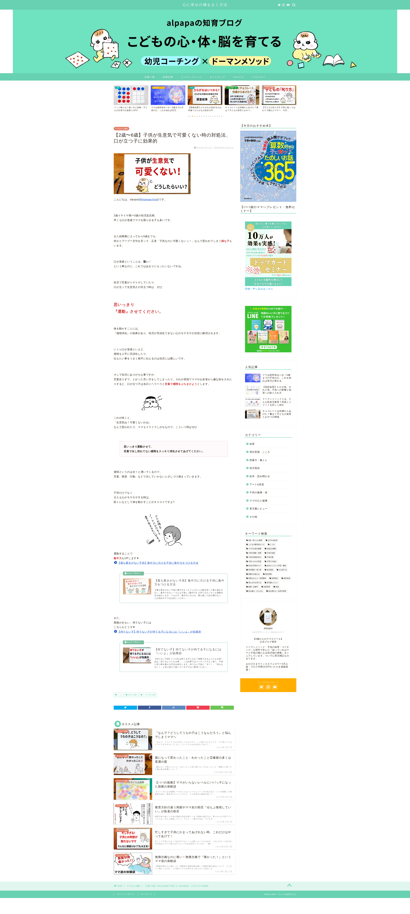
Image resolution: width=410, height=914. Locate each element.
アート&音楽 (257, 484)
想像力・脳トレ (258, 460)
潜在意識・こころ (260, 452)
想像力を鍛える (254, 574)
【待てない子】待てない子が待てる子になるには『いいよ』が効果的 (159, 631)
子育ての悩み (271, 561)
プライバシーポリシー (125, 894)
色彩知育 (267, 587)
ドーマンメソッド (191, 77)
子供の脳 (270, 557)
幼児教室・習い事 (254, 570)
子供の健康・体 (258, 492)
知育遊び (275, 578)
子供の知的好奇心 (254, 557)
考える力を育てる (254, 582)
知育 (252, 444)
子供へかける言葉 (254, 561)
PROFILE (238, 77)
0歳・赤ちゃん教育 (255, 540)
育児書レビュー (258, 508)
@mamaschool (148, 199)
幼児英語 (255, 468)
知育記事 (168, 77)
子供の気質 (271, 553)
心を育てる (283, 570)
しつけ (119, 695)
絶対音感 (287, 578)
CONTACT (258, 77)
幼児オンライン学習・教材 (276, 565)
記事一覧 (150, 77)
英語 (277, 587)
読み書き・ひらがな (255, 591)
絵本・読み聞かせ (260, 476)
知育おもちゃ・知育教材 (257, 578)
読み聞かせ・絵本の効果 (277, 591)
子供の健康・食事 (254, 553)
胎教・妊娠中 (253, 587)
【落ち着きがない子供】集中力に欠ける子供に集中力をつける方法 (158, 563)
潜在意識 (268, 574)
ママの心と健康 (121, 129)
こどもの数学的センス (256, 544)
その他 (253, 516)
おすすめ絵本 (272, 540)
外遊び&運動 (132, 695)
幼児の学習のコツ (254, 565)
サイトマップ (217, 77)
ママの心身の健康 (149, 695)
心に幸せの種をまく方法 (205, 4)
